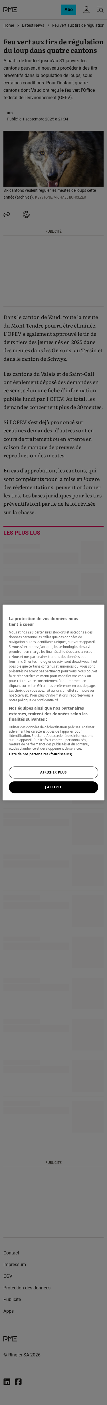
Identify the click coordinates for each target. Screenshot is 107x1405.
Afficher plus (53, 772)
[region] (53, 702)
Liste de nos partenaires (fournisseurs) (40, 754)
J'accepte (53, 787)
